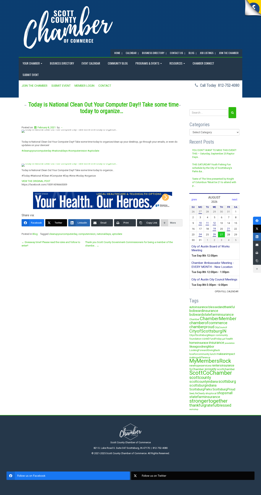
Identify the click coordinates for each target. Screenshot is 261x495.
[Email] (257, 245)
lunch (213, 354)
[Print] (257, 253)
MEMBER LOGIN (84, 85)
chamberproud (201, 327)
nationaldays (104, 234)
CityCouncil (221, 327)
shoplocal (210, 393)
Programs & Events (147, 63)
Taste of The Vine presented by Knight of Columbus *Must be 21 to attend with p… (214, 182)
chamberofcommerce (208, 323)
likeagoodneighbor (201, 346)
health (229, 338)
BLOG (191, 53)
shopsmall (225, 393)
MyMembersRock (210, 361)
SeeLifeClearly (197, 393)
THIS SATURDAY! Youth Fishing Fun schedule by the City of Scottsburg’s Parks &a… (212, 168)
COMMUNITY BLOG (118, 63)
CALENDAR (131, 53)
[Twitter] (257, 229)
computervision (87, 234)
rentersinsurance (223, 365)
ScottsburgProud (223, 389)
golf (224, 339)
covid (205, 338)
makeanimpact (225, 354)
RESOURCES (176, 63)
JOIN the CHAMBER (228, 53)
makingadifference (199, 357)
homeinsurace (198, 343)
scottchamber (226, 369)
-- (61, 127)
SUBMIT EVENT (31, 75)
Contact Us (176, 53)
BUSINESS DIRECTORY (153, 53)
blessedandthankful (221, 307)
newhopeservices (200, 365)
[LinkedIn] (257, 237)
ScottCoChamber (210, 373)
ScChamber (196, 369)
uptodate (117, 234)
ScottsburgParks (200, 389)
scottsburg (227, 381)
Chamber (194, 319)
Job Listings (206, 53)
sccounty (210, 369)
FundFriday (215, 338)
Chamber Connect (203, 63)
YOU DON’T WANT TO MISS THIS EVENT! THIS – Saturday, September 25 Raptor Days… (214, 154)
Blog (35, 234)
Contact (104, 85)
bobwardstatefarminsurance (211, 315)
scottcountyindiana (203, 382)
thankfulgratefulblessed (210, 405)
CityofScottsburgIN (207, 331)
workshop (193, 409)
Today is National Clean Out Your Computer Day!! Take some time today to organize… (103, 108)
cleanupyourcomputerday (63, 234)
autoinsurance (198, 307)
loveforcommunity (199, 354)
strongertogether (208, 401)
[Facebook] (257, 221)
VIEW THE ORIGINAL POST (36, 181)
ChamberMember (218, 318)
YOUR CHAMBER (31, 63)
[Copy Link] (257, 261)
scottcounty (200, 377)
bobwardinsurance (203, 311)
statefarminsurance (204, 397)
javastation (230, 343)
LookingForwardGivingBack (204, 350)
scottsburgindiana (202, 385)
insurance (216, 343)
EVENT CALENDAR (91, 63)
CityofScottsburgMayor (202, 335)
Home (117, 53)
